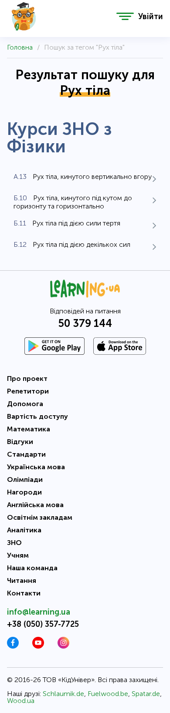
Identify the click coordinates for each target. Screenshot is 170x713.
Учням (18, 555)
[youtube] (38, 646)
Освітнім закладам (39, 517)
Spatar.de (146, 693)
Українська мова (36, 467)
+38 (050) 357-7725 (43, 624)
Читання (21, 580)
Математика (28, 429)
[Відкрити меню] (125, 16)
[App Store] (119, 346)
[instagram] (63, 646)
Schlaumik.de (63, 693)
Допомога (25, 404)
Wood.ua (20, 700)
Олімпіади (25, 479)
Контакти (24, 593)
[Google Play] (54, 346)
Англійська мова (35, 505)
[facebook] (13, 646)
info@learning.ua (38, 612)
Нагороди (24, 492)
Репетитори (28, 391)
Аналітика (24, 530)
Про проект (27, 378)
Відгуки (20, 441)
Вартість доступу (37, 416)
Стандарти (26, 454)
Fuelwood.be (108, 693)
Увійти (150, 16)
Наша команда (32, 568)
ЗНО (14, 542)
